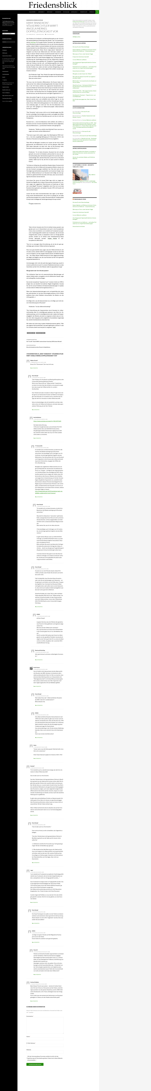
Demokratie (41, 11)
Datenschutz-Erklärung (78, 21)
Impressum (91, 11)
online (76, 36)
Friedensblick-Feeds (80, 199)
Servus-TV (4, 82)
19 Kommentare (50, 34)
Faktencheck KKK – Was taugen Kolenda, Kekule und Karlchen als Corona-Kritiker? (84, 91)
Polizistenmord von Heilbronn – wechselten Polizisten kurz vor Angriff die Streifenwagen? (85, 67)
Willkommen (32, 11)
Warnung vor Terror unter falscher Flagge (83, 54)
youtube (10, 101)
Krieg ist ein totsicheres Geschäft (81, 56)
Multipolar (4, 50)
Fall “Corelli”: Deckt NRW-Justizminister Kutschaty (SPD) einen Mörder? (44, 340)
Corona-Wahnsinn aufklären (80, 59)
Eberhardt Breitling (40, 650)
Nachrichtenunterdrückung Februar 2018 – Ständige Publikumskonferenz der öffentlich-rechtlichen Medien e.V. (85, 124)
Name (28, 1036)
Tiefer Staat (49, 11)
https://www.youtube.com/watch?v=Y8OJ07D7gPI (47, 421)
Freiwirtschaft (83, 11)
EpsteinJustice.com (6, 89)
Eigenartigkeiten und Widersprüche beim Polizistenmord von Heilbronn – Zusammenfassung (84, 50)
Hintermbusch (5, 71)
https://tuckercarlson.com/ (7, 95)
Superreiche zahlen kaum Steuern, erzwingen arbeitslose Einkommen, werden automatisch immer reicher (84, 153)
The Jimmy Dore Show (6, 98)
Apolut (3, 77)
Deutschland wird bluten (79, 71)
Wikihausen (4, 53)
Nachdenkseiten (5, 74)
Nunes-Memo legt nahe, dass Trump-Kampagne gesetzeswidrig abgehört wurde (84, 127)
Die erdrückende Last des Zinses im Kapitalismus (38, 346)
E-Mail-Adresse (31, 1043)
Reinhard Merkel (41, 332)
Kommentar (30, 1016)
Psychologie (66, 11)
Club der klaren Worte (6, 55)
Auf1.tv (5, 80)
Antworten (35, 368)
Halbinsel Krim (31, 332)
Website (28, 1049)
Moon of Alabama (6, 92)
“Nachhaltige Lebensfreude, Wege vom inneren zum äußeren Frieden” (8, 23)
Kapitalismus (74, 11)
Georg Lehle (41, 34)
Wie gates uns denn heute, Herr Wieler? (82, 73)
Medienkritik (58, 11)
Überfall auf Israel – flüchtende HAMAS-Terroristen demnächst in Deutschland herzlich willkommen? (85, 86)
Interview (33, 42)
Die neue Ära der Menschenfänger (81, 47)
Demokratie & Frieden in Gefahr (34, 20)
